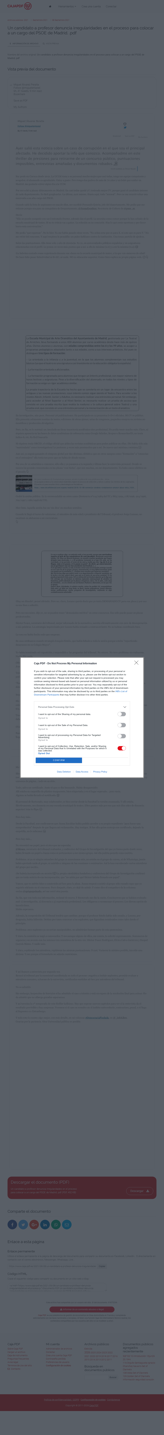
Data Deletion (64, 771)
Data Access (82, 771)
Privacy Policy (100, 771)
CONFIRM (59, 760)
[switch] (122, 714)
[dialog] (82, 717)
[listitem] (82, 707)
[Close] (137, 664)
